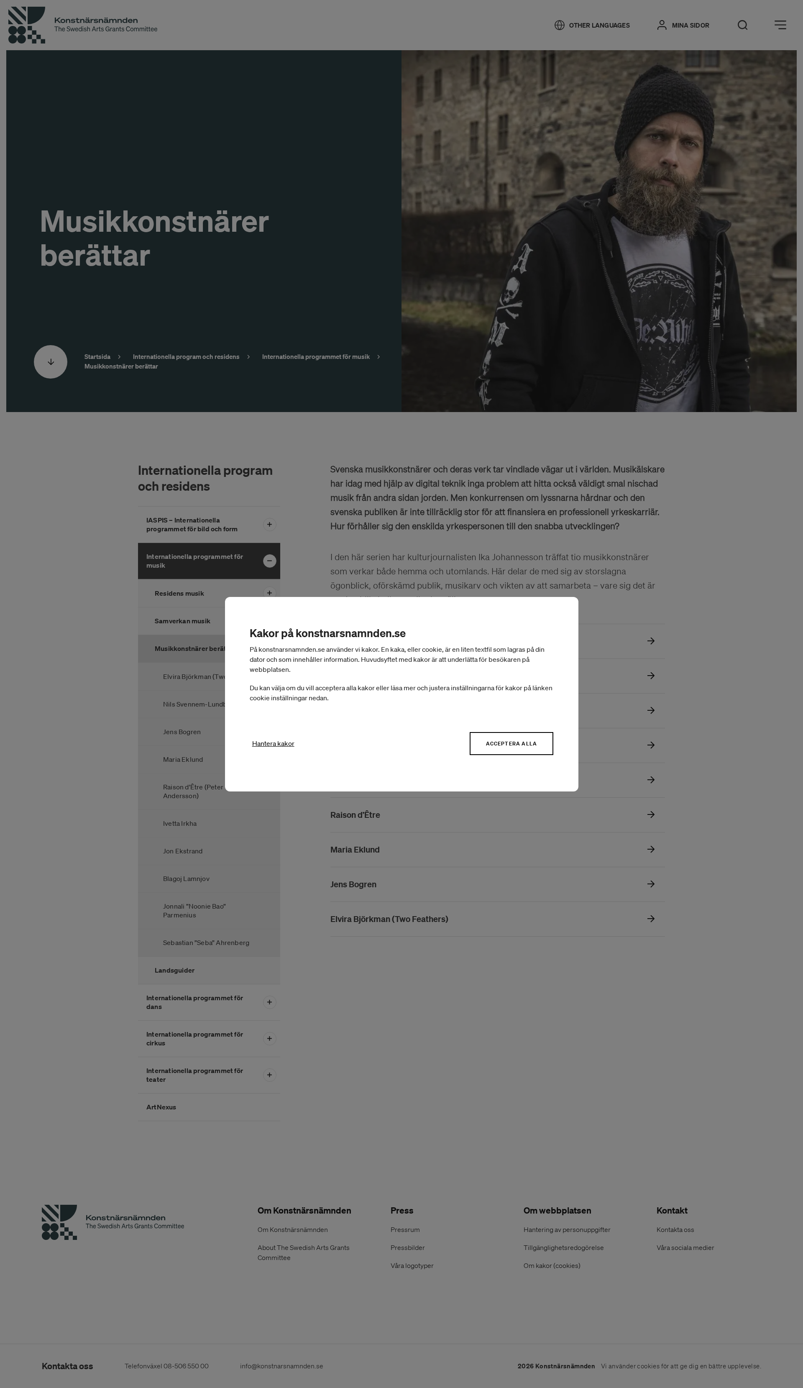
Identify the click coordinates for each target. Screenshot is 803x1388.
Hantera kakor (273, 743)
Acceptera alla (511, 743)
